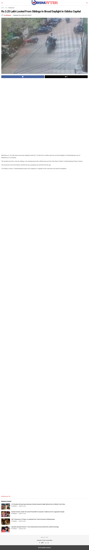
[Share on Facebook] (22, 76)
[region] (16, 92)
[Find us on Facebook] (39, 542)
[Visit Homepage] (44, 2)
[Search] (87, 2)
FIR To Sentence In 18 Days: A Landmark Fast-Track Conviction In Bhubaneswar (33, 519)
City (6, 7)
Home (2, 7)
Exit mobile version (44, 547)
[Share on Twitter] (66, 76)
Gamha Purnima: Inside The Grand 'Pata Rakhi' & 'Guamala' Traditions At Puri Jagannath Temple (37, 511)
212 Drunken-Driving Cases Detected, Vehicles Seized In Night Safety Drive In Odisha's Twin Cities (38, 504)
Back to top (44, 537)
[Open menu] (2, 2)
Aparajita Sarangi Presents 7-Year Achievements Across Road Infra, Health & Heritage (35, 527)
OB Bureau (8, 15)
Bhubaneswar (11, 7)
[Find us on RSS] (48, 542)
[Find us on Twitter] (42, 542)
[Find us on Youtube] (46, 542)
